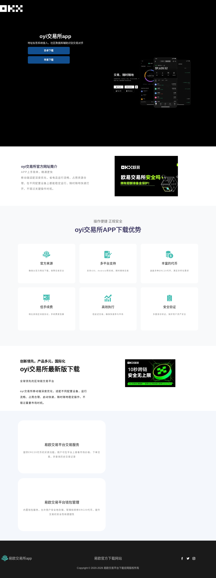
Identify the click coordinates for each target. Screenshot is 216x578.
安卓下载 (48, 50)
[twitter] (188, 558)
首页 (4, 16)
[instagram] (194, 558)
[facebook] (182, 558)
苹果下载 (48, 59)
